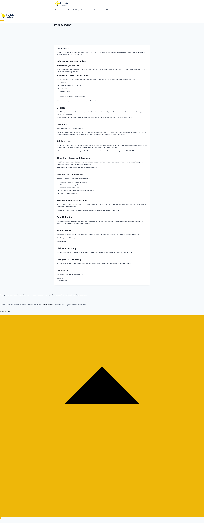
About (3, 305)
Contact (23, 305)
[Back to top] (102, 416)
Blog (107, 10)
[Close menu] (0, 518)
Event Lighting (99, 10)
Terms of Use (59, 305)
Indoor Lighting (73, 10)
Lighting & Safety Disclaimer (76, 305)
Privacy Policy (48, 305)
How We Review (13, 305)
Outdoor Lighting (86, 10)
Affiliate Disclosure (34, 305)
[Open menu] (2, 20)
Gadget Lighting (60, 10)
